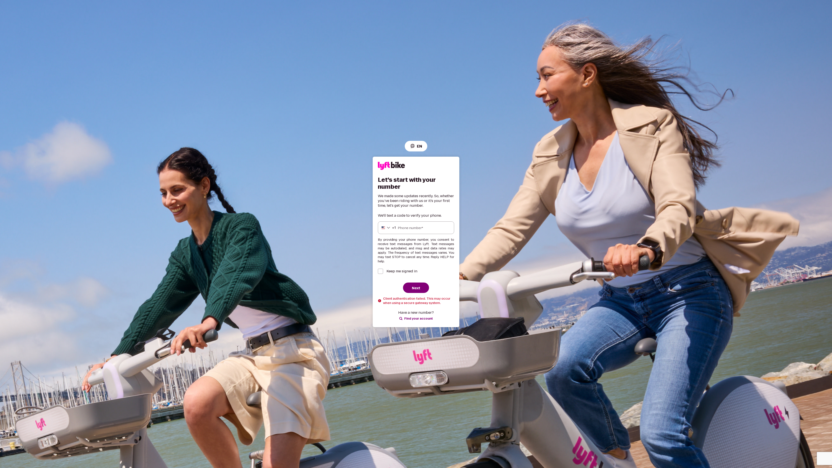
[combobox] (416, 146)
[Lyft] (391, 166)
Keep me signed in (402, 271)
